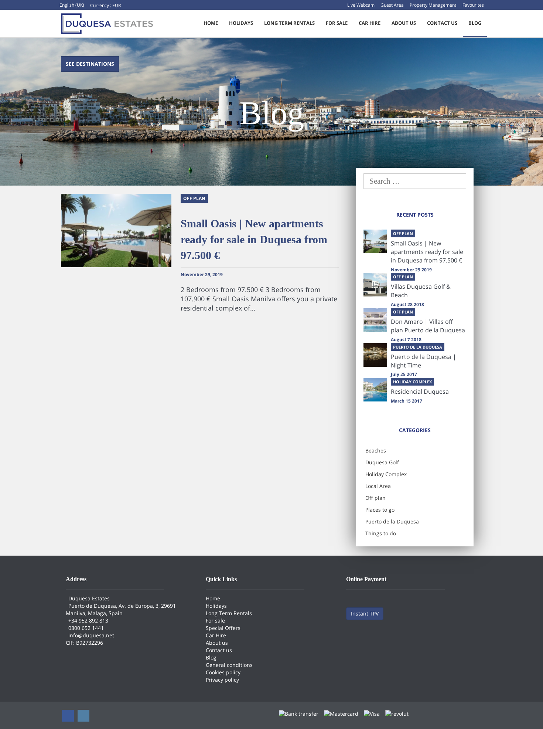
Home (211, 23)
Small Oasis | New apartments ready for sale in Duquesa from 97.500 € (254, 239)
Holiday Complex (386, 474)
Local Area (378, 485)
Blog (474, 23)
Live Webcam (361, 5)
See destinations (90, 63)
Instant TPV (365, 613)
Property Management (433, 5)
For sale (337, 23)
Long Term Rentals (289, 23)
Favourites (473, 5)
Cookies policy (223, 672)
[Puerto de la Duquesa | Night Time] (375, 355)
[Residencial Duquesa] (375, 389)
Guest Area (392, 5)
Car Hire (369, 23)
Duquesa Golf (382, 462)
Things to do (380, 533)
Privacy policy (222, 679)
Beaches (375, 450)
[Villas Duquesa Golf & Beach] (375, 284)
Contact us (442, 23)
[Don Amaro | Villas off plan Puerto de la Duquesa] (375, 320)
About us (404, 23)
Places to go (380, 509)
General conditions (229, 664)
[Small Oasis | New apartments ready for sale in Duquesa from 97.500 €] (375, 241)
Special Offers (223, 627)
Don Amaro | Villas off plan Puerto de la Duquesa (428, 326)
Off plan (375, 497)
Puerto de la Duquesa (392, 521)
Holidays (241, 23)
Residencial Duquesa (420, 391)
